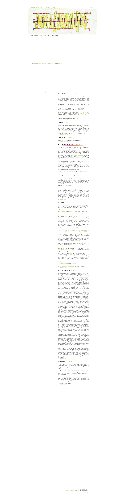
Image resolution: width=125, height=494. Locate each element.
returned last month (78, 214)
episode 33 (48, 7)
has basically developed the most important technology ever (73, 231)
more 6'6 (55, 7)
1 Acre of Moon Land (67, 266)
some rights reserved (70, 490)
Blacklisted (72, 254)
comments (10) (64, 141)
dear (76, 155)
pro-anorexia (71, 211)
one (85, 492)
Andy (66, 216)
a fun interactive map (75, 244)
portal (48, 92)
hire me (60, 63)
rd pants (80, 489)
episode (38, 92)
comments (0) (63, 199)
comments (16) (64, 173)
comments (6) (63, 358)
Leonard (77, 240)
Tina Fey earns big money (64, 228)
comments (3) (63, 384)
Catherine (80, 155)
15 (92, 64)
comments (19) (64, 134)
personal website (41, 63)
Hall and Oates (85, 164)
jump (92, 7)
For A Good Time (83, 113)
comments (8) (63, 267)
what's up (63, 211)
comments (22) (64, 119)
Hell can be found (62, 263)
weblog (44, 92)
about (51, 63)
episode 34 (41, 7)
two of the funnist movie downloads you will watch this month (73, 217)
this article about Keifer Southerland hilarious (73, 249)
